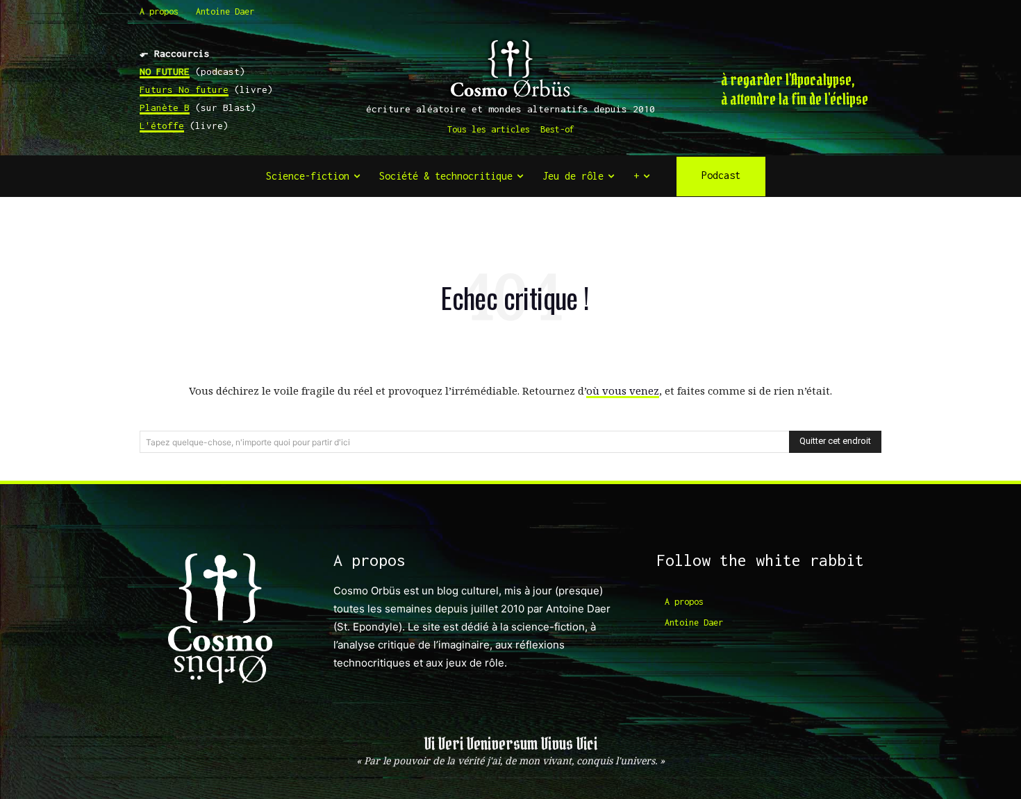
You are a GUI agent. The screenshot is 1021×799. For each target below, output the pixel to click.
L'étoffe (162, 125)
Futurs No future (184, 89)
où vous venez (622, 390)
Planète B (165, 107)
